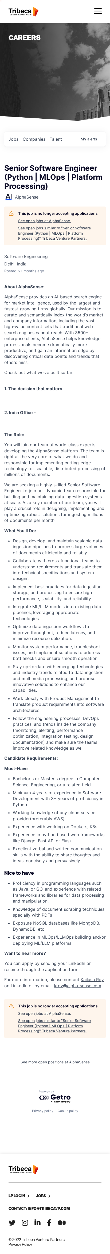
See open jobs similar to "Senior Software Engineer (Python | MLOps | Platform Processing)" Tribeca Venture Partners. (54, 233)
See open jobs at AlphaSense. (44, 220)
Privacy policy (42, 1111)
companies (34, 139)
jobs (13, 139)
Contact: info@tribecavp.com (39, 1208)
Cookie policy (68, 1111)
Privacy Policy (20, 1244)
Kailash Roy (92, 979)
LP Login (17, 1195)
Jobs (41, 1195)
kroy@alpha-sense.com (77, 985)
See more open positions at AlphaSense (55, 1062)
